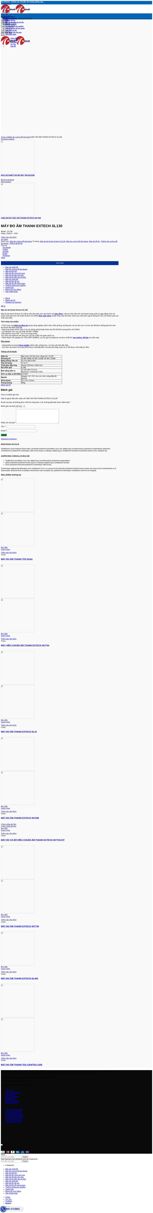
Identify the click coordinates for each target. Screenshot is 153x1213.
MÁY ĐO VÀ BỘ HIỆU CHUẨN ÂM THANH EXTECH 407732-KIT (33, 840)
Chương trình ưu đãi (13, 1120)
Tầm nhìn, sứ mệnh (13, 1093)
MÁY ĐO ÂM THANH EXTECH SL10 (19, 731)
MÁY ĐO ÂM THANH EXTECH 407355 (20, 818)
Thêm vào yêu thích (8, 237)
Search (25, 1157)
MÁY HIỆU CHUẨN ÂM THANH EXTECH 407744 (25, 645)
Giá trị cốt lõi (10, 1095)
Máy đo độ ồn (94, 241)
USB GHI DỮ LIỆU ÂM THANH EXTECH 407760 (21, 218)
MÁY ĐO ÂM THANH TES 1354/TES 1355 (21, 1064)
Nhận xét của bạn (8, 423)
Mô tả (7, 298)
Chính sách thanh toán (14, 1116)
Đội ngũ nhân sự (12, 1097)
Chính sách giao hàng (14, 1118)
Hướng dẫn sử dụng (13, 1122)
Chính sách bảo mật (13, 1111)
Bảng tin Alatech (11, 1101)
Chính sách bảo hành (13, 1113)
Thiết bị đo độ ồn (16, 243)
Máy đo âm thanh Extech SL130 (52, 241)
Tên (3, 427)
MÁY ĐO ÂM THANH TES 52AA (17, 559)
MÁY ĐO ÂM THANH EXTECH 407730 (20, 926)
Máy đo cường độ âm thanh (20, 137)
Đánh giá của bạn (8, 406)
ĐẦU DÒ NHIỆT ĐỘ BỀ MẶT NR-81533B (18, 175)
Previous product (7, 139)
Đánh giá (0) (10, 300)
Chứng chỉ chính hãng (14, 1109)
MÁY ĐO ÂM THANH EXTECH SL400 (19, 978)
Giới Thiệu (9, 1091)
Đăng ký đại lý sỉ (11, 1103)
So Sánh (4, 239)
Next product (6, 182)
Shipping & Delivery (13, 302)
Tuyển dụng (10, 1099)
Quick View (5, 549)
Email (4, 431)
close (3, 258)
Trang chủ (5, 137)
